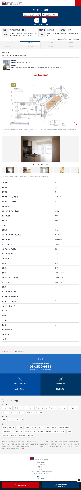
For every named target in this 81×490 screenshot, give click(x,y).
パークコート (18, 408)
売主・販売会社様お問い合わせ (41, 474)
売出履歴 (51, 47)
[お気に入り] (36, 20)
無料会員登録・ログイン (62, 485)
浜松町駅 (48, 431)
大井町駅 (40, 431)
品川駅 (63, 431)
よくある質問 (41, 464)
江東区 (11, 420)
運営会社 (41, 469)
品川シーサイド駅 (30, 431)
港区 (17, 420)
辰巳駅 (34, 427)
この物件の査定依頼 (40, 75)
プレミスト (30, 412)
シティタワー (62, 408)
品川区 (23, 420)
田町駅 (56, 431)
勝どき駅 (11, 427)
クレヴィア (39, 412)
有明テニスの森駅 (44, 427)
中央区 (4, 420)
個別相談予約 (22, 485)
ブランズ (13, 412)
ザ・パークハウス (51, 408)
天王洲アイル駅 (17, 431)
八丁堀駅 (19, 427)
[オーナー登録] (44, 20)
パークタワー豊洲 (12, 351)
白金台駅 (30, 436)
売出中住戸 (30, 47)
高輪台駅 (13, 436)
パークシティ (39, 408)
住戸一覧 (30, 43)
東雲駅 (54, 427)
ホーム (3, 351)
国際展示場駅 (6, 431)
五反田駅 (5, 436)
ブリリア (21, 412)
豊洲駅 (27, 427)
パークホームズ (7, 408)
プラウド (5, 412)
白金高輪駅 (22, 436)
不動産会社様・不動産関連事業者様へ (41, 471)
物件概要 (51, 43)
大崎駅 (69, 431)
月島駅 (4, 427)
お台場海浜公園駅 (64, 427)
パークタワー (29, 408)
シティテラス (73, 408)
